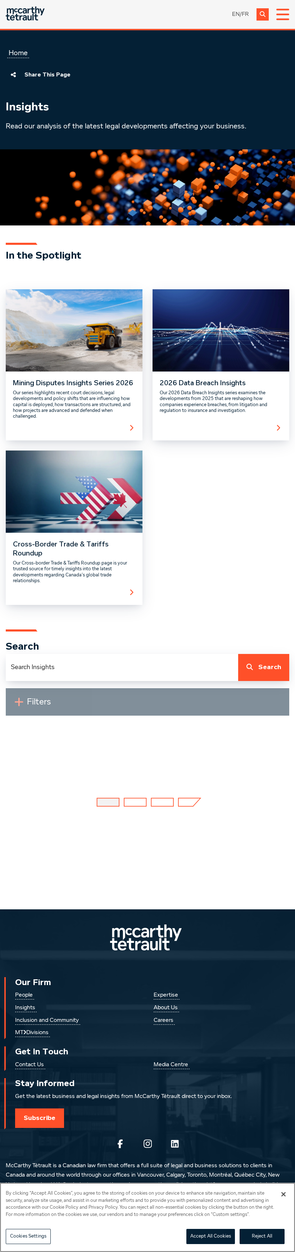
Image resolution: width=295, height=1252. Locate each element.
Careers (163, 1020)
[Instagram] (147, 1143)
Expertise (166, 995)
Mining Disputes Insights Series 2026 (73, 383)
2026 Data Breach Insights (203, 383)
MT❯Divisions (32, 1033)
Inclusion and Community (47, 1020)
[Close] (283, 1194)
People (24, 995)
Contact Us (29, 1065)
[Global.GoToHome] (25, 14)
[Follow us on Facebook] (120, 1143)
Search (269, 667)
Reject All (262, 1236)
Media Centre (171, 1065)
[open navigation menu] (282, 14)
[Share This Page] (13, 74)
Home (18, 53)
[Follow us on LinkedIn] (174, 1143)
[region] (147, 1217)
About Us (166, 1008)
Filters (41, 705)
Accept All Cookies (210, 1236)
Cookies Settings (28, 1236)
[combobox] (122, 667)
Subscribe (39, 1118)
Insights (25, 1008)
